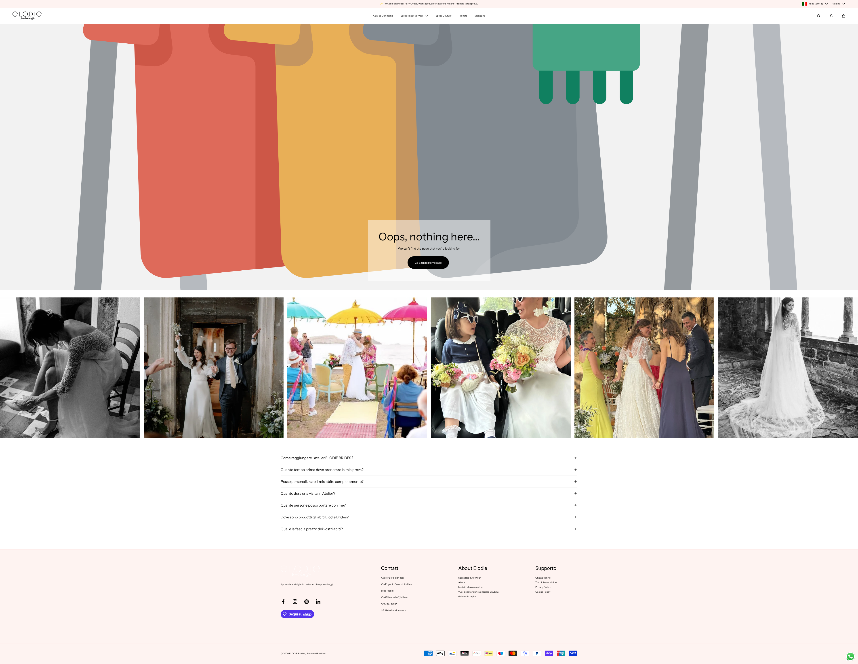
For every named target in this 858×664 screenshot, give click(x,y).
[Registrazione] (831, 16)
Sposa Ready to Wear (469, 577)
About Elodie (472, 568)
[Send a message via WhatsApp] (850, 656)
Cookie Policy (542, 591)
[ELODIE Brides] (27, 15)
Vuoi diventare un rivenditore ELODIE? (478, 591)
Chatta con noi (543, 577)
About (461, 582)
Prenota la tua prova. (467, 3)
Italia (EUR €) (816, 3)
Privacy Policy (543, 587)
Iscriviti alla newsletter (470, 587)
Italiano (836, 3)
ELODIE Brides (297, 653)
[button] (843, 16)
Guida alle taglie (467, 596)
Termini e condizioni (546, 582)
